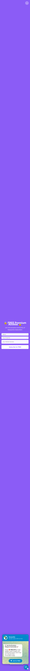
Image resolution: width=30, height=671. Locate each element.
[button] (27, 635)
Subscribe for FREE (15, 347)
